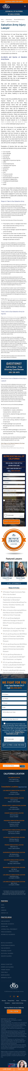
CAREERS (3, 910)
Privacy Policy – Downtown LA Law (15, 509)
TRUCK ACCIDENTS (6, 931)
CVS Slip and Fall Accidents (7, 446)
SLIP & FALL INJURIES (7, 953)
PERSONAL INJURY (6, 950)
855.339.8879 (16, 688)
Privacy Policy (11, 1000)
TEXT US (21, 1069)
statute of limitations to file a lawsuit (12, 317)
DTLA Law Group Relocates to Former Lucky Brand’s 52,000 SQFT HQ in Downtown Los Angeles (14, 656)
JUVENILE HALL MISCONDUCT (9, 929)
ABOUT (3, 907)
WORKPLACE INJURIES (7, 967)
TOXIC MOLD (4, 972)
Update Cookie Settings (17, 1003)
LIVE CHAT (7, 1069)
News (17, 1000)
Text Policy (23, 1000)
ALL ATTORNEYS (15, 583)
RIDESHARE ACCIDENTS (7, 924)
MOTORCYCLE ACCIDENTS (8, 934)
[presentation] (14, 739)
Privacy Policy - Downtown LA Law (15, 732)
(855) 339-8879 (17, 2)
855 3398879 (14, 372)
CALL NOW (14, 1011)
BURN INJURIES (5, 975)
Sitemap (4, 1000)
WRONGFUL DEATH (6, 977)
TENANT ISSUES (5, 969)
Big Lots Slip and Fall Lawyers (8, 444)
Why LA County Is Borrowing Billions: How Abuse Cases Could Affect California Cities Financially (15, 612)
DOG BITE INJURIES (6, 956)
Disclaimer (7, 1003)
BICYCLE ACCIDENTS (6, 942)
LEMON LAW (4, 926)
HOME (2, 905)
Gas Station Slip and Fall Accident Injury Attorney (12, 447)
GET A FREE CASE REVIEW (14, 745)
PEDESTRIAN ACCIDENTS (8, 945)
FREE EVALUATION (11, 521)
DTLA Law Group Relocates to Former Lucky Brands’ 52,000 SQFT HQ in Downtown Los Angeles (14, 664)
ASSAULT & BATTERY (6, 964)
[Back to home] (6, 7)
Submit (23, 766)
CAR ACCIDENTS (5, 921)
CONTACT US (4, 913)
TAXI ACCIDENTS (5, 948)
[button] (25, 6)
